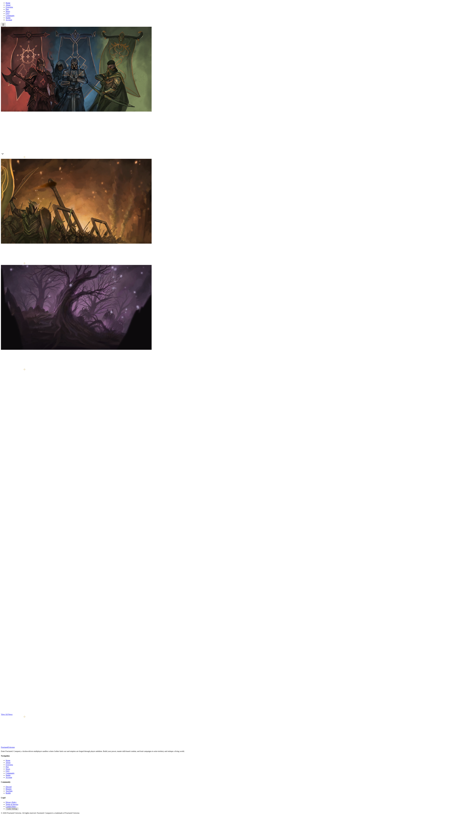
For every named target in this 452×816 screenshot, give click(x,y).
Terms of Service (12, 804)
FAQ (7, 13)
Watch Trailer (15, 154)
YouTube (9, 791)
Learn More (5, 154)
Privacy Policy (11, 802)
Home (8, 3)
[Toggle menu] (3, 25)
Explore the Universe (13, 367)
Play (7, 9)
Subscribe (27, 736)
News (8, 11)
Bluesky (9, 789)
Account (9, 20)
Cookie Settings (12, 809)
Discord (9, 787)
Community (10, 16)
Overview (9, 7)
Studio (8, 18)
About (8, 5)
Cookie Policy (11, 807)
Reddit (8, 793)
